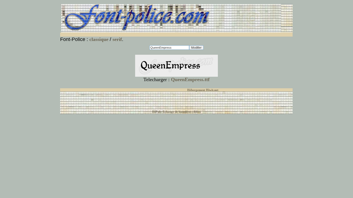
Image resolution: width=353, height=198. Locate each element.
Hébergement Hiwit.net (202, 90)
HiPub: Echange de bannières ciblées (176, 111)
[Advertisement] (127, 34)
